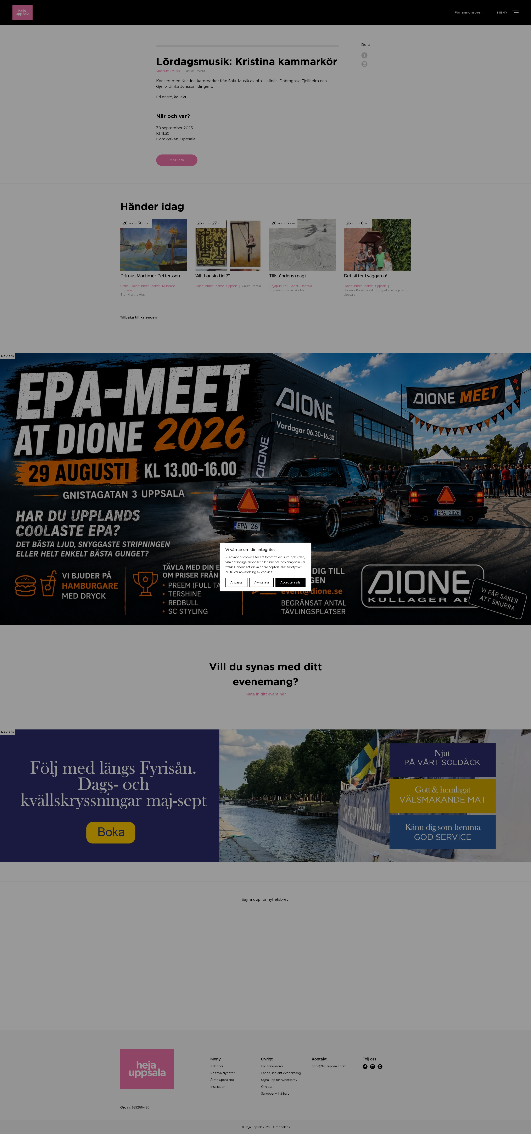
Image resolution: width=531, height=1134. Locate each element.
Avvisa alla (261, 582)
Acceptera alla (290, 582)
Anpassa (236, 582)
